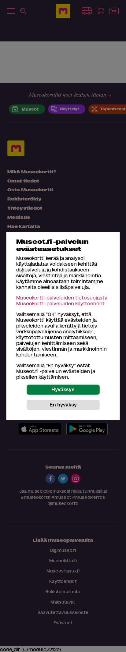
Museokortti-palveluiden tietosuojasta (61, 297)
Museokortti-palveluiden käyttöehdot (60, 303)
